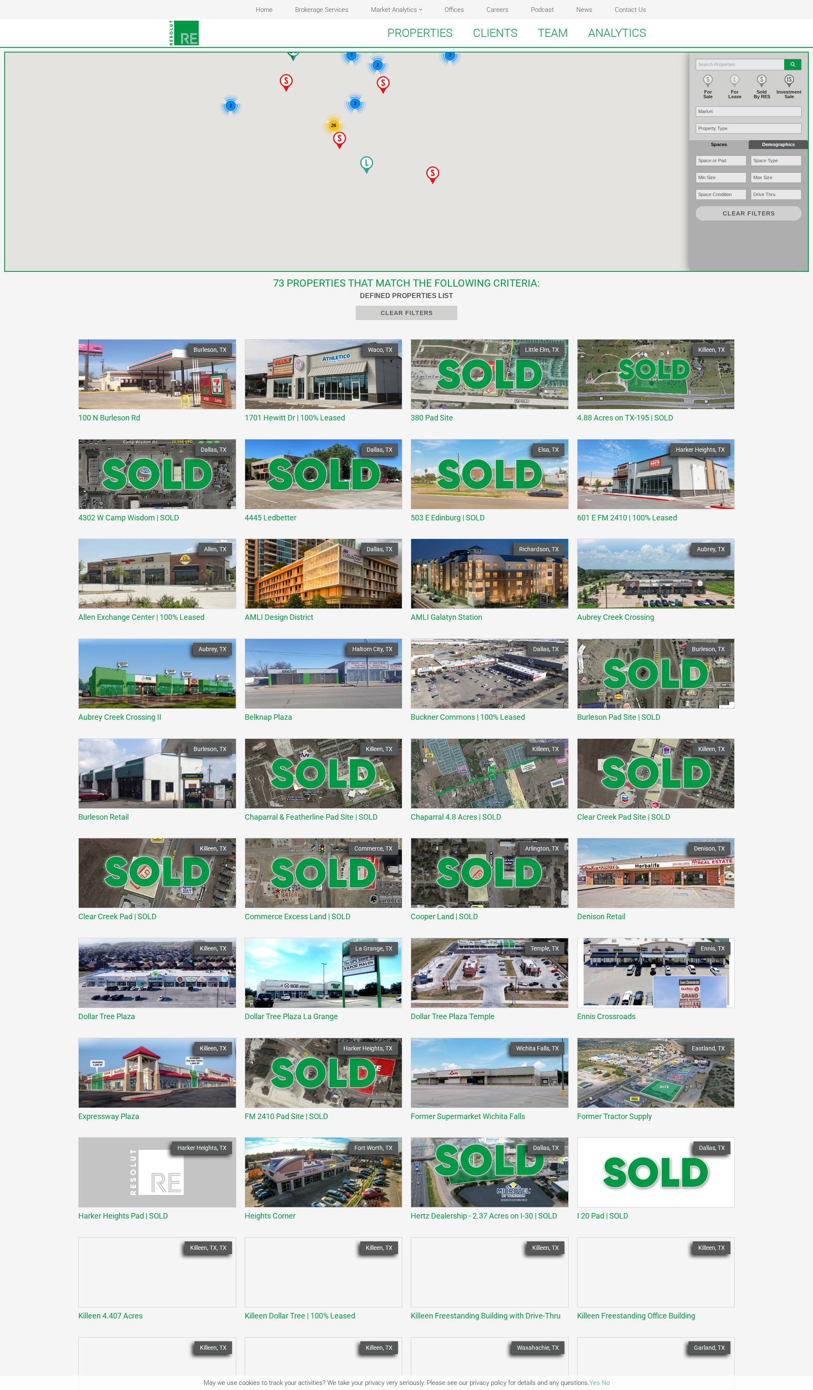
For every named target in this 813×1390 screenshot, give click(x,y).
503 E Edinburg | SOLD (485, 484)
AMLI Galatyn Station (485, 583)
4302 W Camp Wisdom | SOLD (153, 484)
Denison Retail (652, 882)
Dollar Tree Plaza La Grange (319, 982)
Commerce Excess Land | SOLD (319, 882)
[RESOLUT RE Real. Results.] (184, 33)
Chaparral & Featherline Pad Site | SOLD (319, 783)
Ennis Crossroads (652, 982)
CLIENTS (495, 33)
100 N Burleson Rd (153, 384)
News (584, 10)
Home (264, 10)
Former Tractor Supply (652, 1082)
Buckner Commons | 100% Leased (485, 683)
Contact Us (630, 10)
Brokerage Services (321, 10)
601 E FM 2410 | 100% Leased (652, 484)
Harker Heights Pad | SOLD (153, 1182)
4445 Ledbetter (319, 484)
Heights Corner (319, 1182)
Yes (594, 1383)
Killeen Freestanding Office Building (652, 1282)
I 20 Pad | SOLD (652, 1182)
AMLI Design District (319, 583)
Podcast (542, 10)
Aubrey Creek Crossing (652, 583)
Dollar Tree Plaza (153, 982)
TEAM (553, 33)
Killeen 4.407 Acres (153, 1282)
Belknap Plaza (319, 683)
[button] (420, 9)
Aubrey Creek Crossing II (153, 683)
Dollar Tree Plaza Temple (485, 982)
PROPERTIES (420, 33)
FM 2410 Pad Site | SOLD (319, 1082)
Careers (498, 10)
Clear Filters (749, 213)
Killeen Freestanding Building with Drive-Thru (486, 1282)
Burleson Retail (153, 783)
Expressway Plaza (153, 1082)
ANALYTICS (617, 33)
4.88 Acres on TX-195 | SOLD (652, 384)
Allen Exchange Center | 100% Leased (153, 583)
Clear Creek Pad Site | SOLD (652, 783)
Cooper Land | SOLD (485, 882)
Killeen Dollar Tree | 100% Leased (319, 1282)
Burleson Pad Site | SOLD (652, 683)
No (606, 1383)
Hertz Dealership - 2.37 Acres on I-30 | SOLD (485, 1182)
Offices (454, 10)
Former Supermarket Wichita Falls (485, 1082)
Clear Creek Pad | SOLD (153, 882)
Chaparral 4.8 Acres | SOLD (485, 783)
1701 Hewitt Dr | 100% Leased (319, 384)
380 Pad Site (485, 384)
